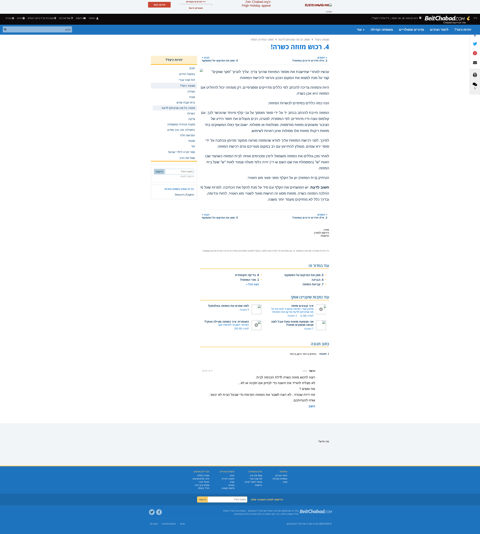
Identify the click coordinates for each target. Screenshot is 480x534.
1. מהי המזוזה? (249, 279)
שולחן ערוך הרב (202, 485)
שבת (232, 482)
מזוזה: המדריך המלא (262, 39)
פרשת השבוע (228, 488)
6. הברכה (317, 279)
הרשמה (258, 485)
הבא (220, 59)
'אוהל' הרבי (204, 482)
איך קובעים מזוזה (302, 305)
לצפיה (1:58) (306, 315)
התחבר (92, 18)
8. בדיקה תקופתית (247, 275)
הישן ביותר (296, 353)
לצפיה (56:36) (241, 328)
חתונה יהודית (228, 478)
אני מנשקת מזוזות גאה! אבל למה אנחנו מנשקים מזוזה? (292, 323)
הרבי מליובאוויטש (201, 478)
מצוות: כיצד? (322, 39)
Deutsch (179, 194)
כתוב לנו (154, 523)
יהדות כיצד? (463, 30)
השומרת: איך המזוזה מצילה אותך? (226, 321)
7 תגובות (308, 328)
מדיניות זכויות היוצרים (227, 251)
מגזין (285, 482)
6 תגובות (244, 309)
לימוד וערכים (439, 30)
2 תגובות (292, 315)
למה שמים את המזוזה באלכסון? (228, 305)
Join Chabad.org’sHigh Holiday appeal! (256, 3)
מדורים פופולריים (411, 30)
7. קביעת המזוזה (313, 284)
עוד (193, 146)
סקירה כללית (203, 475)
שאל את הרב (65, 18)
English (190, 194)
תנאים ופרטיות (169, 523)
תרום (19, 18)
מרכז (315, 523)
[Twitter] (152, 512)
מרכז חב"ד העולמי (231, 511)
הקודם (309, 59)
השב (311, 406)
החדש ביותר (309, 353)
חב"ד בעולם (203, 488)
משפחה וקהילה (382, 30)
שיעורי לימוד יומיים (253, 482)
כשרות (231, 485)
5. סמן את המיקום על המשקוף (303, 275)
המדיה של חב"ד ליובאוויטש (300, 523)
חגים (232, 475)
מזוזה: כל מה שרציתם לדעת (294, 39)
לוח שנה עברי (255, 478)
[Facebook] (159, 512)
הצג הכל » (252, 284)
